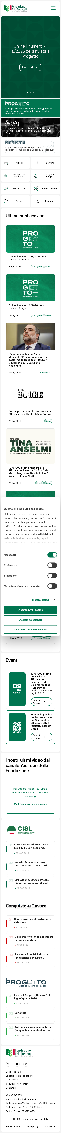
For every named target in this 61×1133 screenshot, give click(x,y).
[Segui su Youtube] (17, 1064)
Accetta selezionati (30, 619)
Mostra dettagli (41, 599)
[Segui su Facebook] (8, 1064)
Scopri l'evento (37, 702)
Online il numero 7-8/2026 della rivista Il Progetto (30, 51)
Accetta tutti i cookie (30, 609)
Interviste (46, 372)
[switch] (52, 565)
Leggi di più (30, 67)
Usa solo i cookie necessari (30, 629)
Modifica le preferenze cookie (30, 804)
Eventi (39, 483)
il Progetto (37, 266)
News (48, 266)
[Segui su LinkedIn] (25, 1064)
